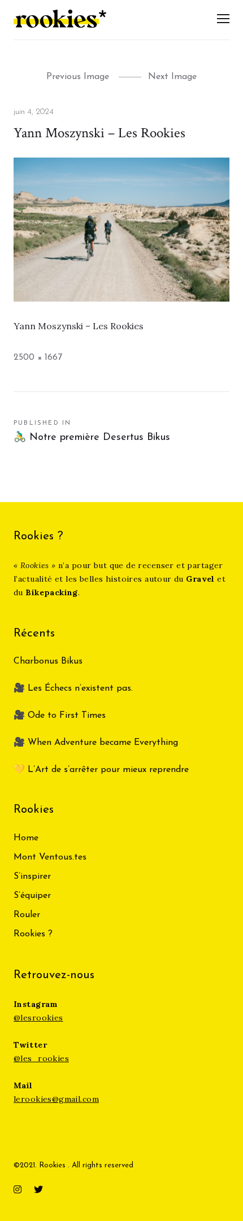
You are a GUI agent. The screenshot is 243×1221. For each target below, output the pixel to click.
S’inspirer (32, 876)
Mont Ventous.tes (50, 857)
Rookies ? (33, 934)
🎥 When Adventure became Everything (96, 742)
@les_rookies (41, 1058)
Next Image (172, 76)
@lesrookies (38, 1018)
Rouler (27, 914)
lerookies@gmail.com (56, 1099)
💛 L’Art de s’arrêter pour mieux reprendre (101, 769)
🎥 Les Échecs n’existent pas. (73, 688)
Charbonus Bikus (48, 661)
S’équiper (32, 895)
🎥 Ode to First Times (60, 715)
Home (26, 838)
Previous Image (77, 76)
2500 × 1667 (38, 357)
